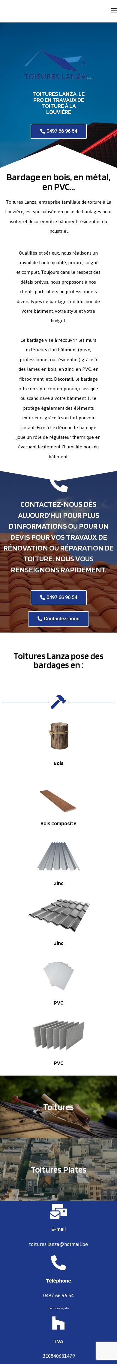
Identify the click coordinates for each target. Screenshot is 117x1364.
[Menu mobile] (114, 11)
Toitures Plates (58, 1169)
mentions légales (58, 1308)
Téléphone (58, 1280)
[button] (59, 131)
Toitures (58, 1107)
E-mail (58, 1229)
